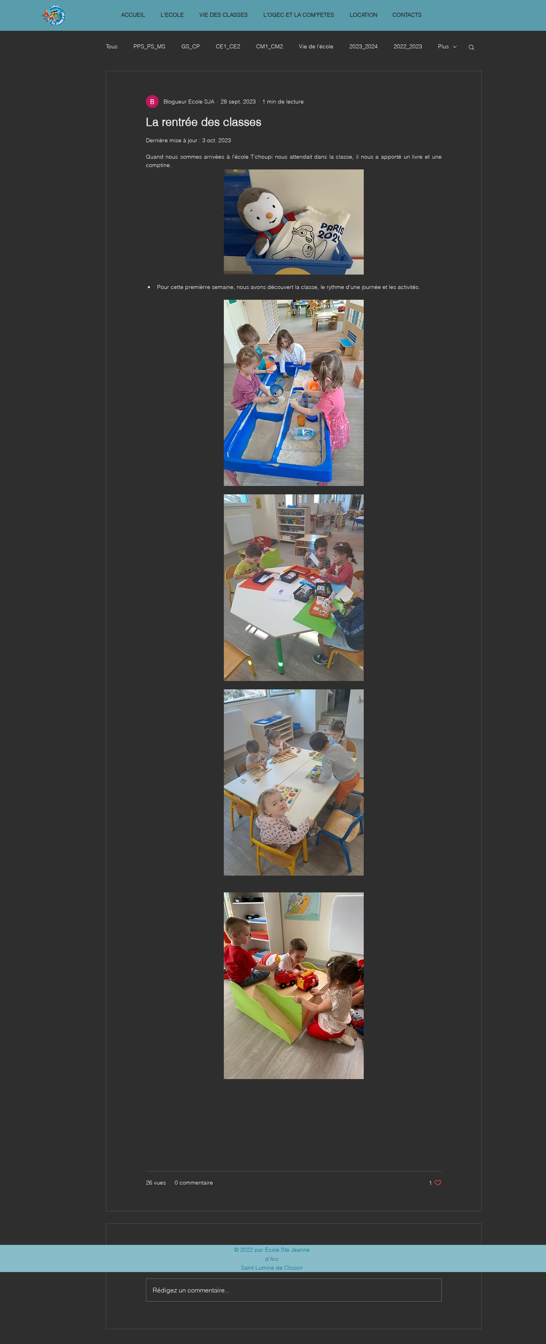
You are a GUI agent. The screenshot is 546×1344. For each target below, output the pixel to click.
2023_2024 (363, 46)
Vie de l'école (316, 46)
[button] (172, 15)
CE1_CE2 (228, 46)
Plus (443, 46)
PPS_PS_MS (149, 46)
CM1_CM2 (269, 46)
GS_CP (190, 46)
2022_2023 (408, 46)
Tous (112, 46)
